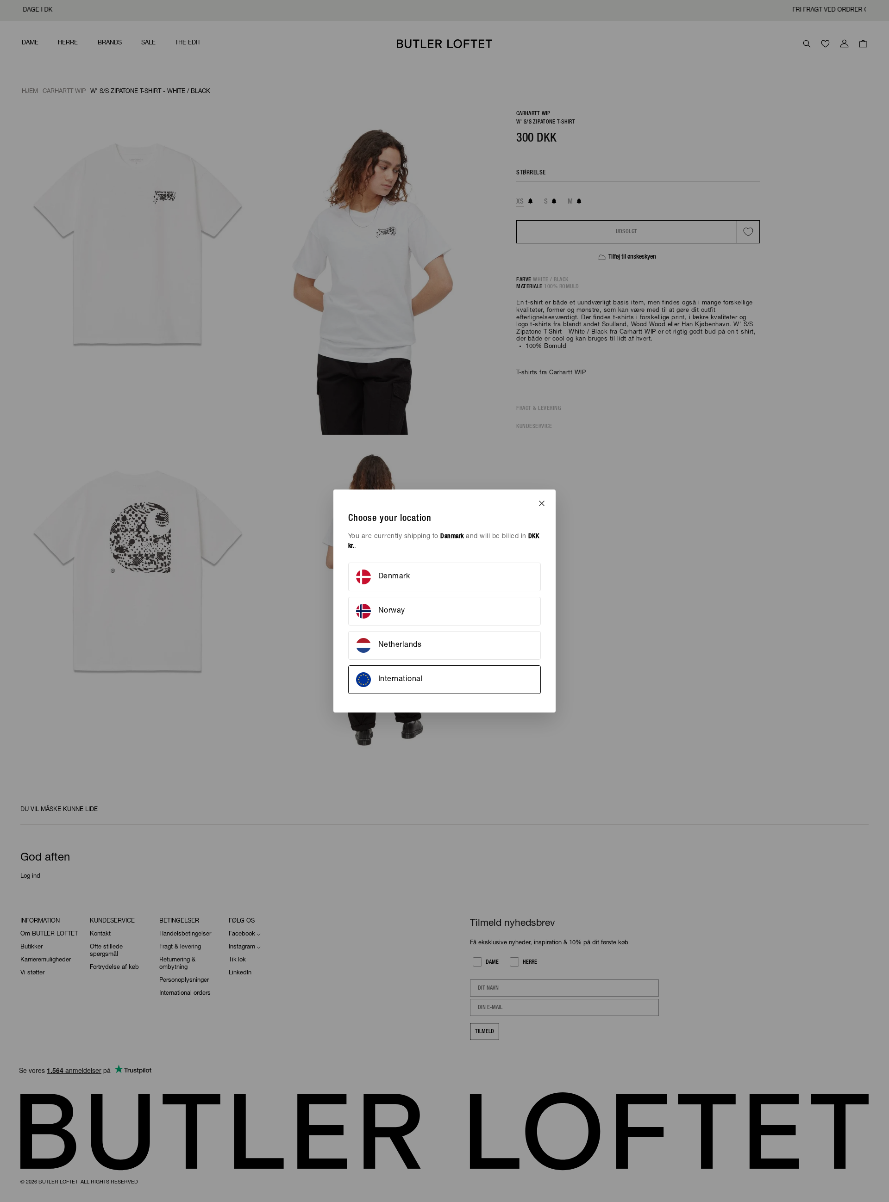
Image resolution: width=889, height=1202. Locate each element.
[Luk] (541, 503)
